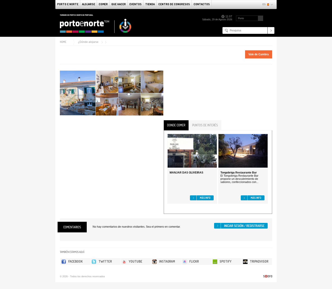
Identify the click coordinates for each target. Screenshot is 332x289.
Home (63, 42)
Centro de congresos (174, 4)
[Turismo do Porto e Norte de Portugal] (96, 23)
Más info (205, 197)
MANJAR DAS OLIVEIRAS (186, 172)
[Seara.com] (267, 276)
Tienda (150, 4)
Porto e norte (67, 4)
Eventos (135, 4)
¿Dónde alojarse (88, 42)
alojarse (88, 4)
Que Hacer (118, 4)
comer (103, 4)
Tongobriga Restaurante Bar (238, 172)
